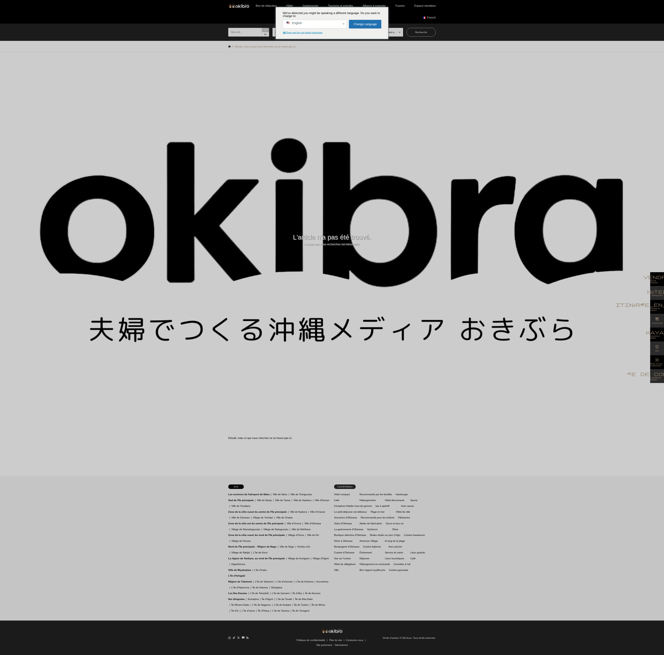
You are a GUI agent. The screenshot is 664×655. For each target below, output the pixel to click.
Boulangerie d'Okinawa (346, 546)
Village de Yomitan (263, 517)
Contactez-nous (354, 640)
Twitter (238, 637)
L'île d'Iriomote (284, 581)
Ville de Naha (280, 494)
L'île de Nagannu (261, 604)
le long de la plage (395, 541)
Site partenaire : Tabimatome (332, 645)
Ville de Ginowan (240, 517)
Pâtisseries (404, 517)
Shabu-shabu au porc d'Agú (385, 535)
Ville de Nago (287, 546)
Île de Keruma (312, 593)
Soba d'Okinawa (343, 523)
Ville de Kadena (298, 511)
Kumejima (253, 599)
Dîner (395, 529)
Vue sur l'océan (342, 558)
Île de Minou (318, 604)
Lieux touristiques (394, 558)
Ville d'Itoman (322, 500)
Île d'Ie (235, 610)
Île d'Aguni (267, 599)
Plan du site (335, 640)
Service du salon (394, 552)
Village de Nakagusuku (275, 529)
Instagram (229, 637)
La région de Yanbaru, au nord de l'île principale (256, 558)
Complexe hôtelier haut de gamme (353, 506)
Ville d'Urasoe (317, 511)
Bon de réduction (266, 5)
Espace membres (425, 5)
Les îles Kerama (237, 593)
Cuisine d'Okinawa (344, 552)
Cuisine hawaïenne (414, 535)
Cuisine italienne (372, 546)
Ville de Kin (313, 535)
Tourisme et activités (340, 5)
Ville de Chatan (284, 517)
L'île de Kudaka (282, 604)
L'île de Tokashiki (259, 593)
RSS (247, 637)
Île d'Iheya (263, 610)
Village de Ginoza (241, 541)
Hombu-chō (303, 546)
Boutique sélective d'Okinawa (350, 535)
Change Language (365, 24)
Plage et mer (378, 511)
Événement (365, 552)
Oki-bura (407, 637)
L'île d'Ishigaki (236, 575)
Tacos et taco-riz (395, 523)
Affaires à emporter (374, 5)
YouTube (243, 637)
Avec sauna (407, 506)
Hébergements (367, 500)
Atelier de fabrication (370, 523)
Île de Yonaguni (300, 610)
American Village (368, 541)
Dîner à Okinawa (343, 541)
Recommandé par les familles (375, 494)
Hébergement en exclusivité (374, 564)
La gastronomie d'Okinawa (348, 529)
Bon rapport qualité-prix (372, 570)
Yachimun (372, 529)
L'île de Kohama (304, 581)
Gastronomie (310, 5)
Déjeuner (364, 558)
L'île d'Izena (248, 610)
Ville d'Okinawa (312, 523)
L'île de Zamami (280, 593)
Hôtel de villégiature (345, 564)
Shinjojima (276, 587)
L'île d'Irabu (260, 570)
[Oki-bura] (239, 6)
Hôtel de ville (403, 511)
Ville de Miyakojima (239, 570)
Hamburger (402, 494)
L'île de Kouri (260, 552)
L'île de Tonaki (284, 599)
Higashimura (238, 564)
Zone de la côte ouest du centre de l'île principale (257, 511)
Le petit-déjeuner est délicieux (350, 511)
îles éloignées (236, 599)
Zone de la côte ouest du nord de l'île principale (256, 535)
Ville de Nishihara (301, 529)
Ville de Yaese (282, 500)
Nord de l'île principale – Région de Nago (252, 546)
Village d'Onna (296, 535)
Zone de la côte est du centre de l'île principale (256, 523)
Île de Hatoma (260, 587)
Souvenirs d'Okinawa (345, 517)
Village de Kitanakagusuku (245, 529)
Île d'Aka (297, 593)
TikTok (234, 637)
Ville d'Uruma (294, 523)
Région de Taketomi (240, 581)
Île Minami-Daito (240, 604)
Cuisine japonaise (398, 570)
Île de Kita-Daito (304, 599)
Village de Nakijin (240, 552)
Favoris (400, 5)
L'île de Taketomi (264, 581)
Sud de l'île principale (241, 500)
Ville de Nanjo (264, 500)
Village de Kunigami (299, 558)
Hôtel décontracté (394, 500)
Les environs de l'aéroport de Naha (249, 494)
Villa (336, 570)
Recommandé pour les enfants (377, 517)
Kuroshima (322, 581)
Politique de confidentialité (311, 640)
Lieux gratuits (417, 552)
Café (336, 500)
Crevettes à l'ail (402, 564)
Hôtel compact (342, 494)
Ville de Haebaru (302, 500)
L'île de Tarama (280, 610)
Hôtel (289, 5)
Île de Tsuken (301, 604)
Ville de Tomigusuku (301, 494)
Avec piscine (395, 546)
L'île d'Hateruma (240, 587)
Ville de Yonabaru (241, 506)
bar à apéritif (382, 506)
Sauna (413, 500)
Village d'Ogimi (321, 558)
